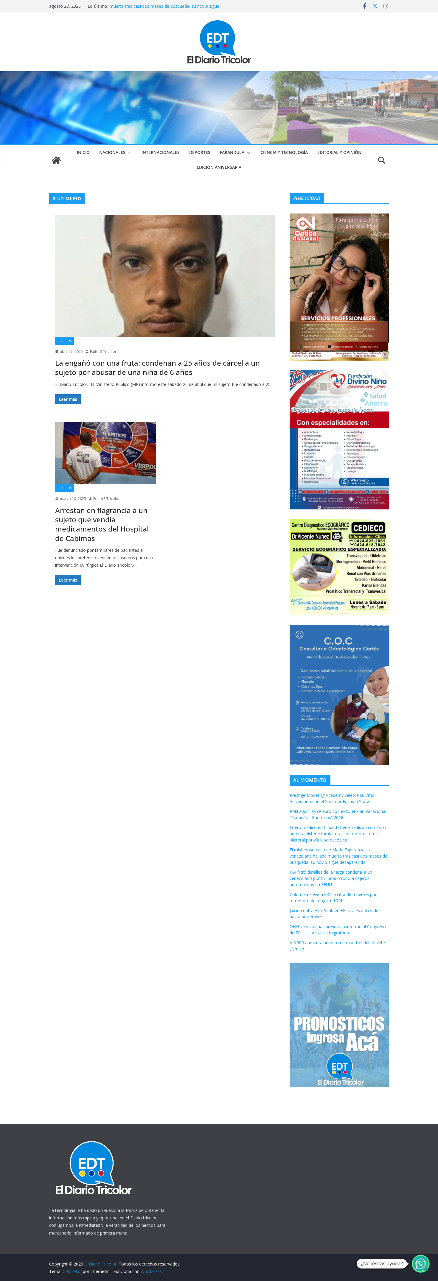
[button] (128, 152)
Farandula (232, 152)
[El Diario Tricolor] (56, 160)
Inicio (83, 152)
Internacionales (161, 152)
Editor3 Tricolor (103, 351)
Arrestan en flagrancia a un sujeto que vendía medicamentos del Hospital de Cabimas (102, 524)
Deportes (199, 152)
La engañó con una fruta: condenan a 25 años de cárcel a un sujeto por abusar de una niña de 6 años (157, 367)
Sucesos (65, 341)
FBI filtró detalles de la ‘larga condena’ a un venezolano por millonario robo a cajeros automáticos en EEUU (331, 878)
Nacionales (112, 152)
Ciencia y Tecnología (284, 152)
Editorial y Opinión (339, 152)
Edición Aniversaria (219, 167)
